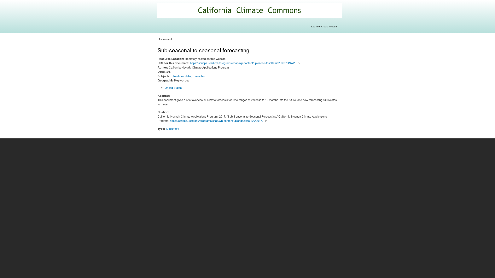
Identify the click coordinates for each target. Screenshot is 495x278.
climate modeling (182, 76)
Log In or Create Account (324, 26)
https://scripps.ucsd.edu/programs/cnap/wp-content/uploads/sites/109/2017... (218, 121)
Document (172, 128)
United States (173, 88)
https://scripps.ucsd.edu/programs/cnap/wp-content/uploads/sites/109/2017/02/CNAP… (245, 63)
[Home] (250, 11)
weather (200, 76)
